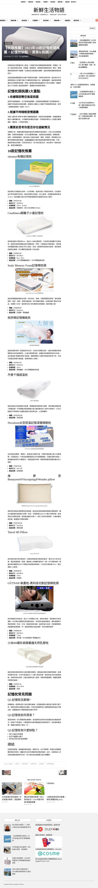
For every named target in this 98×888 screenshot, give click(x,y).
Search (92, 28)
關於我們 (73, 1)
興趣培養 (60, 1)
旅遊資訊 (23, 1)
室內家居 (8, 43)
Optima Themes (19, 884)
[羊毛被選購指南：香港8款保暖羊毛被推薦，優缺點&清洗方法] (62, 772)
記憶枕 (17, 764)
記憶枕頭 (41, 764)
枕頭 (46, 80)
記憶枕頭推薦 (50, 764)
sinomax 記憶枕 (8, 764)
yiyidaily (25, 56)
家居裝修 (38, 1)
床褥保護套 (29, 140)
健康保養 (30, 1)
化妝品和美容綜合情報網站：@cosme (48, 849)
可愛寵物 (45, 1)
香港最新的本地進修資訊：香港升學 (47, 825)
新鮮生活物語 (49, 10)
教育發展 (52, 1)
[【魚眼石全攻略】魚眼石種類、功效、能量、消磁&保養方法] (6, 772)
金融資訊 (67, 1)
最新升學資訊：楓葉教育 (43, 835)
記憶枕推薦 (25, 764)
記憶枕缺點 (33, 764)
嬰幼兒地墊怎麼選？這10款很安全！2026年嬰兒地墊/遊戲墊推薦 (34, 799)
